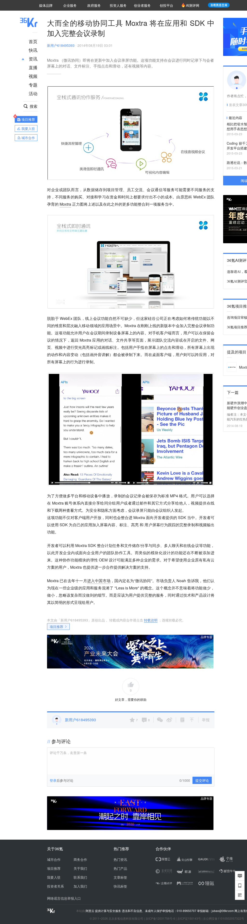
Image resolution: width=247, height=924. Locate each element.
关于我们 (80, 868)
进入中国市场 (98, 580)
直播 (33, 67)
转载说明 (151, 620)
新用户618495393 (61, 45)
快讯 (33, 50)
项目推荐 (56, 626)
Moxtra (65, 204)
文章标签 (120, 877)
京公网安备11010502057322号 (223, 918)
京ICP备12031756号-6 (160, 918)
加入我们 (80, 886)
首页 (33, 41)
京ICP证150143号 (189, 918)
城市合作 (54, 859)
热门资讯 (120, 859)
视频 (33, 76)
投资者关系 (55, 886)
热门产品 (120, 868)
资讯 (33, 58)
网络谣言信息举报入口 (64, 898)
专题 (33, 84)
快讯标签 (120, 886)
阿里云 (90, 911)
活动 (33, 93)
